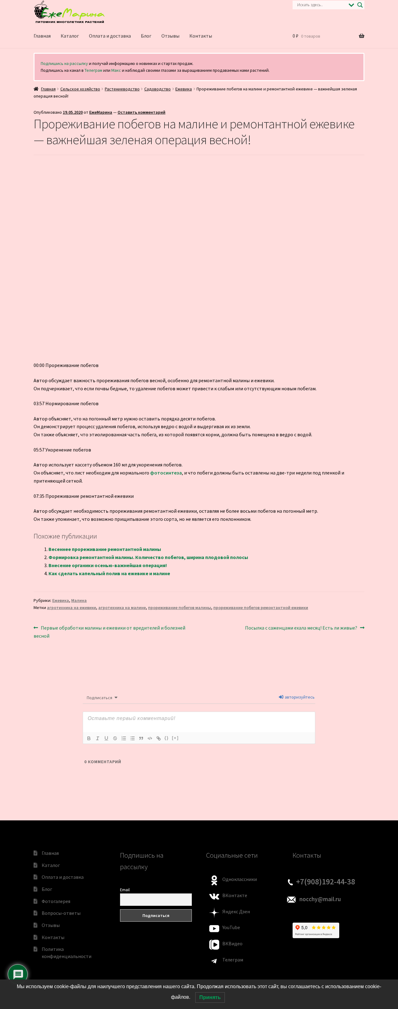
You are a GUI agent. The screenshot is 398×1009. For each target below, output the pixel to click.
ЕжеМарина (100, 112)
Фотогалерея (56, 901)
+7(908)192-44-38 (325, 882)
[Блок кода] (150, 738)
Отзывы (170, 36)
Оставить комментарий (141, 112)
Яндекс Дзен (236, 911)
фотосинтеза (166, 473)
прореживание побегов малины (179, 607)
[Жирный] (89, 738)
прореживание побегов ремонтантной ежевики (260, 607)
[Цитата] (141, 738)
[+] (175, 738)
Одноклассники (239, 879)
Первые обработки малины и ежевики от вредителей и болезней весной (109, 631)
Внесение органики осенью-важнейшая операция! (108, 565)
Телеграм (93, 70)
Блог (146, 36)
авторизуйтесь (299, 697)
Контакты (200, 36)
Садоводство (157, 89)
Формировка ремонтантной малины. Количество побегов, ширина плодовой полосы (148, 557)
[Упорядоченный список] (123, 738)
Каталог (70, 36)
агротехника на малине (122, 607)
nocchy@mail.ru (320, 899)
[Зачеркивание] (115, 738)
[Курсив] (97, 738)
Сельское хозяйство (80, 89)
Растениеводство (122, 89)
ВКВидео (232, 943)
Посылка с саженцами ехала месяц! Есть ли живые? (301, 628)
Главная (42, 36)
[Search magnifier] (360, 5)
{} (166, 738)
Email (125, 889)
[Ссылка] (158, 738)
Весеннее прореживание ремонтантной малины (105, 549)
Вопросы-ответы (61, 913)
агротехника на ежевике (71, 607)
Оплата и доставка (110, 36)
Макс (116, 70)
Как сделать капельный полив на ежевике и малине (109, 573)
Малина (79, 600)
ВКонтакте (234, 895)
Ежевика (183, 89)
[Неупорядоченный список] (132, 738)
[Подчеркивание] (106, 738)
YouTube (231, 927)
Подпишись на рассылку (64, 63)
